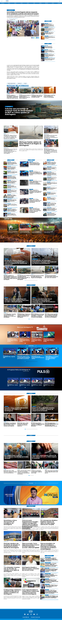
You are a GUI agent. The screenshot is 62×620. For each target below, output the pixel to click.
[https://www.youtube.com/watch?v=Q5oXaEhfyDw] (37, 334)
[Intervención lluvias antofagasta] (44, 168)
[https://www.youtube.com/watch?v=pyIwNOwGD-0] (13, 334)
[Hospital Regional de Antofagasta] (44, 204)
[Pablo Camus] (42, 586)
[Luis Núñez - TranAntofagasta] (42, 47)
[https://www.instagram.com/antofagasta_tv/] (31, 614)
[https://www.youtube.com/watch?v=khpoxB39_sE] (13, 381)
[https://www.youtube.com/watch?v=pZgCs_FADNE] (25, 381)
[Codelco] (42, 37)
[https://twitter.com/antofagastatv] (28, 614)
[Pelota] (5, 186)
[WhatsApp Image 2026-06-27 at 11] (5, 210)
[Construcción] (42, 33)
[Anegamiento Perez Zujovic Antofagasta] (44, 209)
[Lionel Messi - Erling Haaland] (5, 214)
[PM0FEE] (5, 172)
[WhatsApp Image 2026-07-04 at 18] (5, 200)
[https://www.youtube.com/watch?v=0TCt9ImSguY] (24, 351)
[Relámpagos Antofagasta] (42, 575)
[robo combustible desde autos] (42, 55)
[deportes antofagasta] (5, 168)
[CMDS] (42, 564)
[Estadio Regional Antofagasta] (5, 205)
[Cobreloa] (5, 191)
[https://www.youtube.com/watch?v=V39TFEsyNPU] (52, 351)
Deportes (22, 224)
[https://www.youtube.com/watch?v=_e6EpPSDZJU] (49, 334)
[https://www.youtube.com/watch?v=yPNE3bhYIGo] (9, 351)
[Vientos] (31, 132)
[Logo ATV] (7, 1)
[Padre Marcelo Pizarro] (42, 51)
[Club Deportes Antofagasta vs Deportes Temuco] (5, 163)
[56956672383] (37, 614)
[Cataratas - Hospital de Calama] (42, 570)
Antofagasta (10, 224)
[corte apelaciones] (44, 214)
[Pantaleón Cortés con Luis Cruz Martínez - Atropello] (42, 591)
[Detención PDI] (42, 581)
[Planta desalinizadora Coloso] (42, 29)
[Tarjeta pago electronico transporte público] (44, 163)
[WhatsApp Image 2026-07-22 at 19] (5, 177)
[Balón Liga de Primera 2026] (5, 182)
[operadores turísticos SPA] (44, 189)
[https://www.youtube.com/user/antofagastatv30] (34, 614)
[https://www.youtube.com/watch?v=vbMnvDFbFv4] (37, 381)
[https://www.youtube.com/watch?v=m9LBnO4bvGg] (25, 334)
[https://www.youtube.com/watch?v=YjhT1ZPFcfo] (49, 381)
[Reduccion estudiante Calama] (42, 59)
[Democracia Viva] (42, 559)
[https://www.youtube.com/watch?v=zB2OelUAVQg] (38, 351)
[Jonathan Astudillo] (5, 196)
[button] (9, 92)
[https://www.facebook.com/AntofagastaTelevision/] (25, 614)
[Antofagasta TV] (1, 1)
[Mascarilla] (42, 597)
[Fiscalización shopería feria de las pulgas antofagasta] (42, 25)
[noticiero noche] (31, 504)
